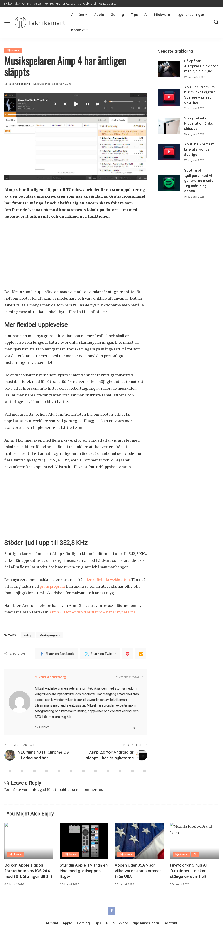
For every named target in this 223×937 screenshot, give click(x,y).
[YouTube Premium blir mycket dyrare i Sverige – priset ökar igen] (169, 97)
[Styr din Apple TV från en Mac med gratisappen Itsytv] (84, 841)
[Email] (140, 653)
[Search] (216, 22)
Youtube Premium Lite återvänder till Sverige (200, 149)
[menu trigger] (9, 22)
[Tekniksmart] (40, 22)
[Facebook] (216, 3)
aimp (28, 635)
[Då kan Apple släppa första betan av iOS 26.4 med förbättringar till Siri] (28, 841)
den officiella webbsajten (108, 579)
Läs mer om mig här (56, 717)
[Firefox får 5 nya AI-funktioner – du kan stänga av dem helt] (194, 841)
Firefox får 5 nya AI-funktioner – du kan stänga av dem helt (189, 871)
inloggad (38, 789)
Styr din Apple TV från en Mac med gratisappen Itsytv (84, 871)
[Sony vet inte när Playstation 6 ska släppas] (169, 126)
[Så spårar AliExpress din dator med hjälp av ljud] (169, 69)
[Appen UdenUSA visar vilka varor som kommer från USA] (139, 841)
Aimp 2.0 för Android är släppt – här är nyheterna (92, 611)
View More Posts (127, 676)
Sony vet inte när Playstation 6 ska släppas (198, 123)
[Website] (134, 727)
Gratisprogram (50, 635)
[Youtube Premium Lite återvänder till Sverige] (169, 152)
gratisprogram (52, 586)
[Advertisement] (75, 256)
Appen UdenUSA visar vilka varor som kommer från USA (138, 871)
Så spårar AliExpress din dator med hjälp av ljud (201, 66)
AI (195, 854)
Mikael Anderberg (17, 83)
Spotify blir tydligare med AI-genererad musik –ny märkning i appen (198, 180)
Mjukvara (13, 50)
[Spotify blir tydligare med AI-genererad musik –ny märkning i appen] (169, 183)
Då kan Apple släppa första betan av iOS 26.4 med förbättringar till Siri (28, 871)
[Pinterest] (127, 653)
